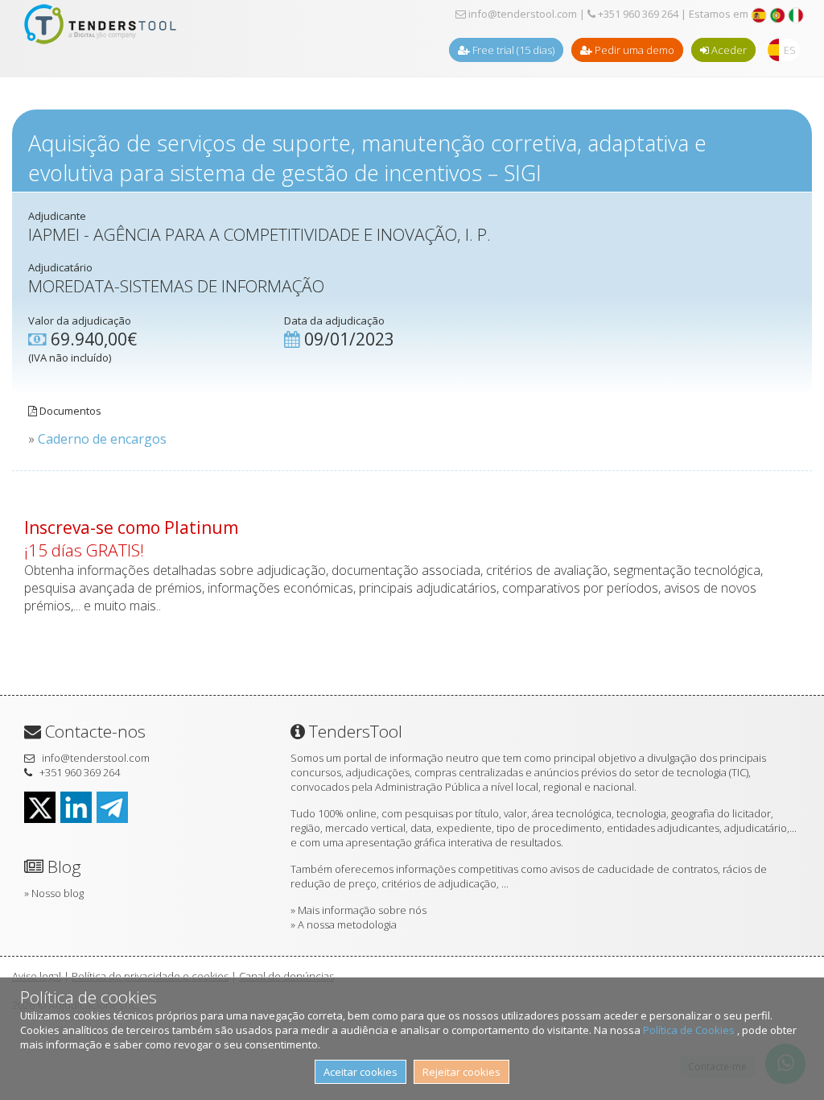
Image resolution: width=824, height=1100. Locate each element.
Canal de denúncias (286, 976)
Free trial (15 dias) (512, 50)
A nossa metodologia (347, 924)
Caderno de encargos (102, 439)
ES (790, 50)
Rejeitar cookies (461, 1072)
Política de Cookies (690, 1030)
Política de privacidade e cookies (150, 976)
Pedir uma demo (633, 50)
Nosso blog (57, 893)
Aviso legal (36, 976)
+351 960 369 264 (636, 13)
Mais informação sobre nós (362, 910)
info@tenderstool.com (521, 13)
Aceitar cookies (360, 1072)
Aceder (728, 50)
